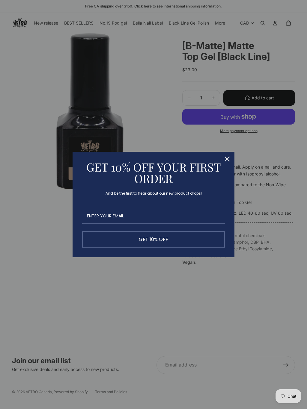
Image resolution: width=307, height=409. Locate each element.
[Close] (227, 159)
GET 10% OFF (153, 239)
